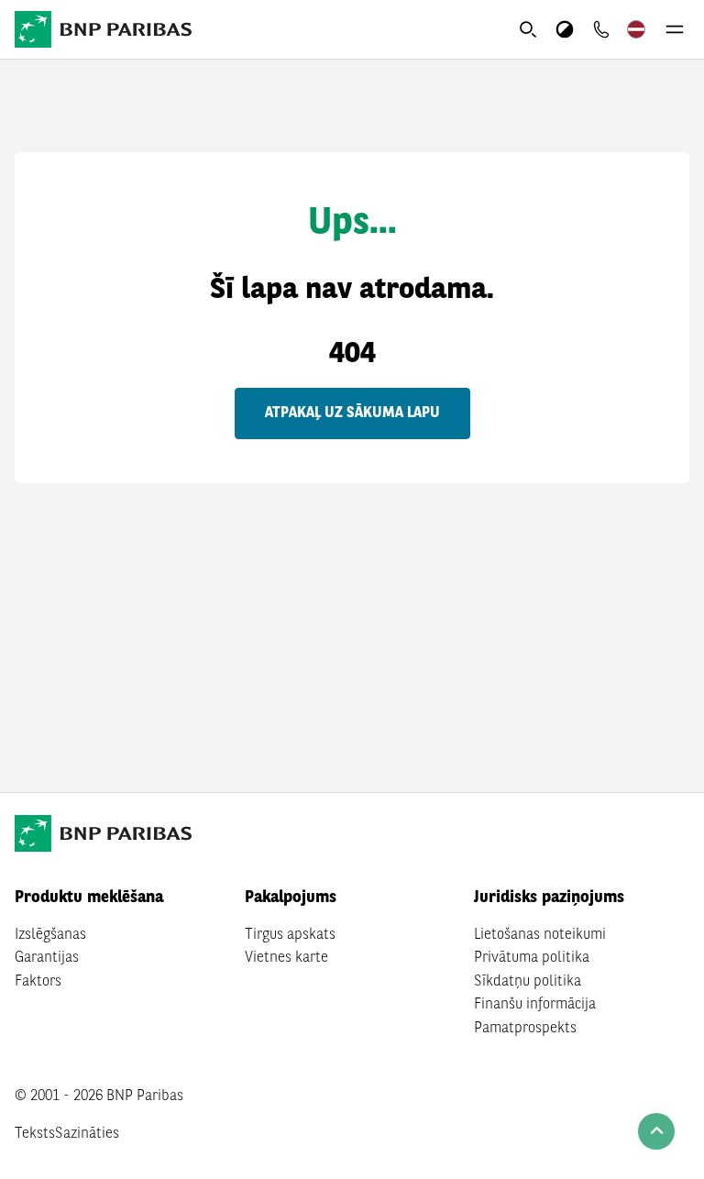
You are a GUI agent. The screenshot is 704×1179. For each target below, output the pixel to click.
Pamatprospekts (525, 1028)
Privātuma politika (531, 958)
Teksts (35, 1134)
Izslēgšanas (50, 935)
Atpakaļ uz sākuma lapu (352, 413)
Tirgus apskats (290, 935)
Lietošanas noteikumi (540, 935)
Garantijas (47, 958)
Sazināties (87, 1134)
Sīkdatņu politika (527, 982)
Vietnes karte (286, 958)
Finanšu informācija (535, 1004)
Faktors (38, 982)
